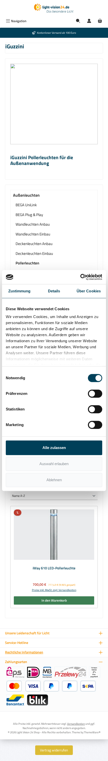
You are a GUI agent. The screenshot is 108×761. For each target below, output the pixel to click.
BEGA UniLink (26, 205)
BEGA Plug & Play (29, 215)
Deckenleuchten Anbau (34, 244)
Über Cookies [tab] (89, 291)
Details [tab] (54, 291)
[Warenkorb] (99, 21)
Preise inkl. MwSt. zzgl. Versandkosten (54, 590)
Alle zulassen (54, 447)
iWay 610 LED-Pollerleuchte (54, 568)
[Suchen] (78, 21)
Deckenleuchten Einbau (34, 253)
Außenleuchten (26, 195)
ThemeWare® (92, 732)
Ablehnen (54, 480)
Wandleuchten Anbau (33, 224)
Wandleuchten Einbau (33, 234)
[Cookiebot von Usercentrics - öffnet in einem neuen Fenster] (80, 277)
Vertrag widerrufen (54, 750)
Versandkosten (76, 723)
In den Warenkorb (54, 600)
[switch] (95, 394)
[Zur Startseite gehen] (54, 8)
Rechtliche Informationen (24, 652)
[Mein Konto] (89, 21)
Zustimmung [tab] (19, 291)
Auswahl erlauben (54, 464)
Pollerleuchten (27, 263)
